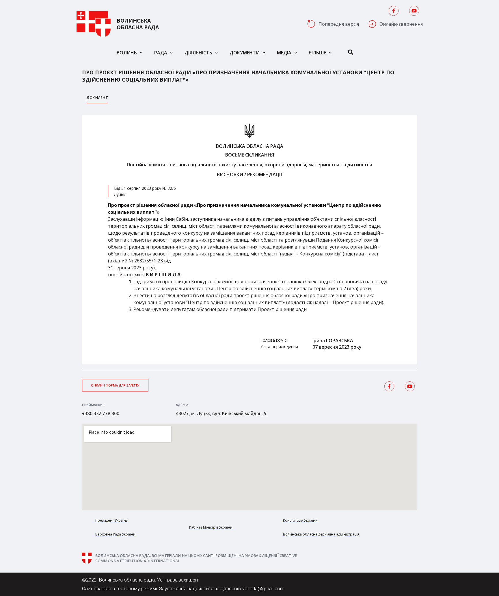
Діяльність (198, 52)
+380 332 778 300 (100, 413)
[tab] (97, 99)
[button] (115, 385)
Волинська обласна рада (138, 24)
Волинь (127, 52)
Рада (160, 52)
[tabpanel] (249, 239)
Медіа (284, 52)
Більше (317, 52)
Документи (245, 52)
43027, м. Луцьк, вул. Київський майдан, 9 (221, 413)
